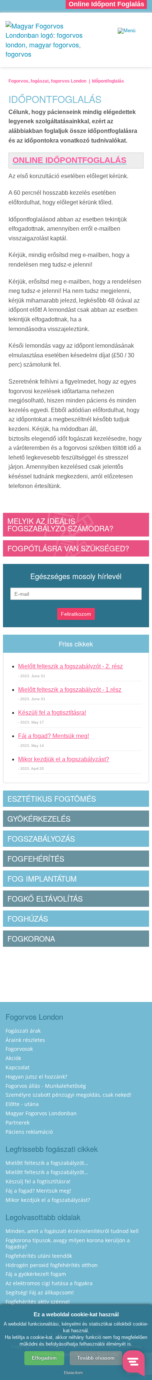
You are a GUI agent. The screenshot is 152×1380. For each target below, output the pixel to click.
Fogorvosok (19, 1048)
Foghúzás (27, 918)
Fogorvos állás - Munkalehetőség (46, 1085)
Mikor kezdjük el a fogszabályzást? (63, 759)
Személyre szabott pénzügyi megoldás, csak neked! (68, 1094)
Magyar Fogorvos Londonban (41, 1113)
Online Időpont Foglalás (106, 4)
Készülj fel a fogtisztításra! (52, 712)
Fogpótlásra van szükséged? (68, 548)
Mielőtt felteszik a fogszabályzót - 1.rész (69, 689)
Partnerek (18, 1122)
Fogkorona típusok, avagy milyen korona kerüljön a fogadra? (68, 1243)
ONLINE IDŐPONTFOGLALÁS (70, 160)
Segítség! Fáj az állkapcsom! (40, 1292)
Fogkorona (31, 938)
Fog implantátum (42, 878)
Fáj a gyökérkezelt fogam (36, 1273)
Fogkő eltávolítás (45, 898)
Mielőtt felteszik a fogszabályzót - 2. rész (70, 666)
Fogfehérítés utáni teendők (39, 1255)
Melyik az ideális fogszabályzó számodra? (60, 524)
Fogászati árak (23, 1030)
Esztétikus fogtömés (51, 798)
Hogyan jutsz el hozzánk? (36, 1076)
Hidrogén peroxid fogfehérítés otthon (52, 1265)
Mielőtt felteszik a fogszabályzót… (47, 1162)
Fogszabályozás (41, 838)
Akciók (13, 1058)
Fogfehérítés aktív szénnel (38, 1301)
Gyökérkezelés (38, 818)
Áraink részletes (25, 1039)
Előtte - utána (22, 1103)
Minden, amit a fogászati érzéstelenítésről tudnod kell (72, 1230)
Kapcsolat (18, 1067)
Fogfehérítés (35, 858)
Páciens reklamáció (29, 1131)
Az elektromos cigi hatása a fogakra (49, 1283)
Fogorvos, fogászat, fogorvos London (47, 81)
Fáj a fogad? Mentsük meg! (53, 736)
